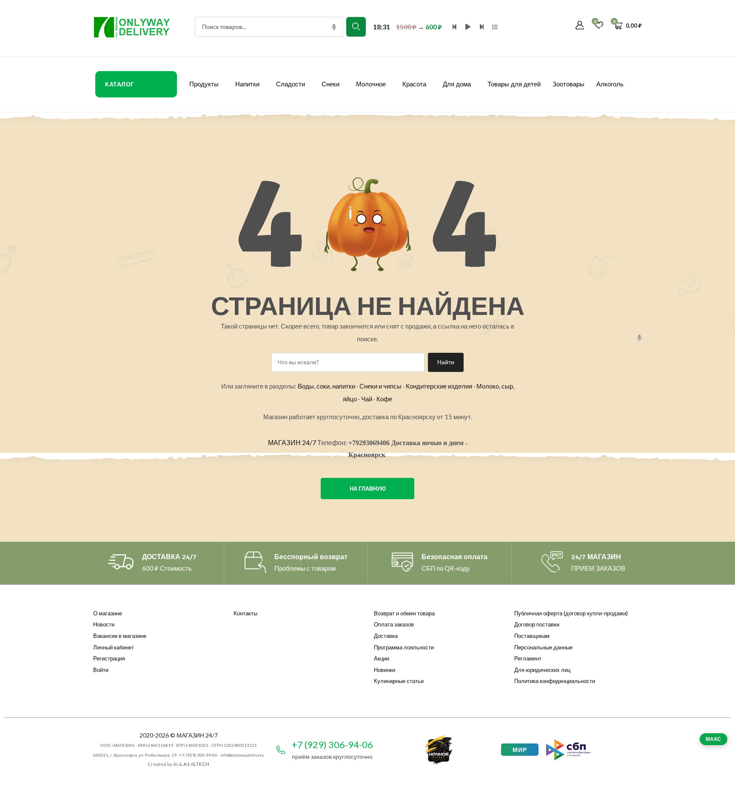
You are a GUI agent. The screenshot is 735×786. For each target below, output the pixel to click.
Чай (366, 399)
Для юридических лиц (542, 669)
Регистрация (109, 658)
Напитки (247, 84)
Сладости (290, 84)
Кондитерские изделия (439, 386)
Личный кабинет (113, 647)
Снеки (330, 84)
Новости (103, 624)
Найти (445, 362)
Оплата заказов (394, 624)
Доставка (386, 635)
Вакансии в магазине (119, 635)
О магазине (107, 613)
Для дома (457, 84)
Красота (414, 84)
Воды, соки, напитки (326, 386)
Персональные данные (543, 647)
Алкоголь (610, 84)
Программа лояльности (404, 647)
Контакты (245, 613)
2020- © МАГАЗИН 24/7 (179, 735)
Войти (100, 669)
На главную (368, 488)
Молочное (371, 84)
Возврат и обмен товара (404, 613)
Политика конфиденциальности (554, 680)
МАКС (713, 739)
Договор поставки (536, 624)
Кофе (384, 399)
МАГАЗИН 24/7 (292, 442)
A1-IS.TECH (196, 764)
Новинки (384, 669)
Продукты (204, 84)
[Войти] (579, 25)
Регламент (527, 658)
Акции (381, 658)
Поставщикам (532, 635)
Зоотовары (568, 84)
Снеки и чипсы (380, 386)
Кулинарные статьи (399, 680)
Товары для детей (514, 84)
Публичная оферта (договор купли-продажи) (571, 613)
